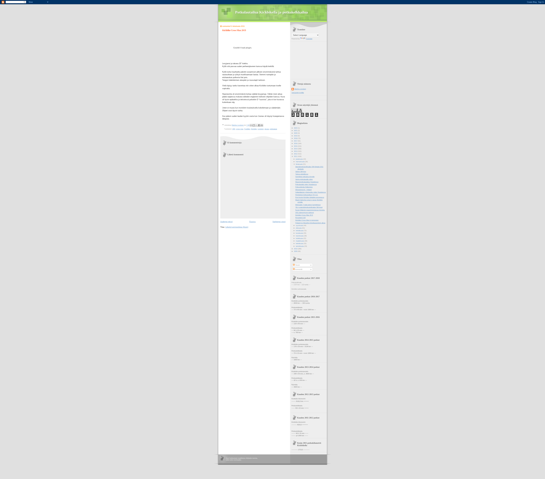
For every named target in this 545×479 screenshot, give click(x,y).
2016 (296, 143)
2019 (296, 136)
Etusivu (252, 222)
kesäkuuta (299, 233)
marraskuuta (300, 161)
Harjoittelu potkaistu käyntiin (305, 176)
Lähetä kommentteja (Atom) (236, 227)
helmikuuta (300, 243)
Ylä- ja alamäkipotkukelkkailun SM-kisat (308, 207)
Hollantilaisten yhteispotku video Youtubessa (310, 192)
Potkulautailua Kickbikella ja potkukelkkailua (271, 12)
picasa (267, 129)
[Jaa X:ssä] (256, 125)
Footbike (247, 129)
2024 (296, 128)
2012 (296, 154)
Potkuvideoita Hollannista (304, 187)
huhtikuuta (299, 238)
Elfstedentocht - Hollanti (303, 190)
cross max (239, 129)
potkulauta (273, 129)
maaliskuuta (300, 241)
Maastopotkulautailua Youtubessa (306, 182)
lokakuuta (299, 164)
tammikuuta (300, 246)
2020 (296, 133)
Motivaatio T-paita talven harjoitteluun (308, 205)
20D (233, 129)
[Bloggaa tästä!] (253, 125)
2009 (296, 251)
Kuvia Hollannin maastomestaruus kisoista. (310, 210)
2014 (296, 149)
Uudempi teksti (226, 222)
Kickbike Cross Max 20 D (304, 215)
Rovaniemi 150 (300, 218)
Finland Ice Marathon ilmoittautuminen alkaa (310, 223)
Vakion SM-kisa (300, 171)
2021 (296, 130)
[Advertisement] (309, 59)
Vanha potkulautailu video (304, 179)
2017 (296, 141)
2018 (296, 138)
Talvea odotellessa (301, 174)
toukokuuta (300, 236)
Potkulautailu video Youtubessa (306, 184)
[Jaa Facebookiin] (259, 125)
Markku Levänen (300, 89)
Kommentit (298, 269)
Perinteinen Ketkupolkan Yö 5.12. (306, 195)
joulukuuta (299, 159)
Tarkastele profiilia (298, 93)
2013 (296, 151)
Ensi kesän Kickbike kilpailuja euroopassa (309, 197)
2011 (296, 156)
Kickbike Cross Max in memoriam (306, 220)
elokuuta (299, 228)
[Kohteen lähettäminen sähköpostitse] (251, 125)
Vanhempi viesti (279, 222)
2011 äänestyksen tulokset (304, 212)
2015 (296, 146)
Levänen (261, 129)
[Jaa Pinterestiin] (261, 125)
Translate (309, 39)
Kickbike (254, 129)
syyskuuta (299, 225)
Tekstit (297, 265)
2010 (296, 249)
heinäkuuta (300, 230)
